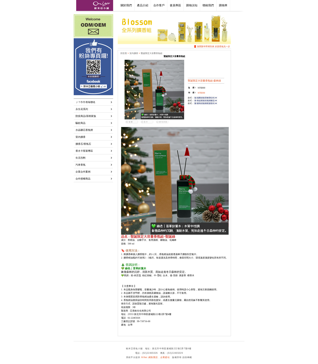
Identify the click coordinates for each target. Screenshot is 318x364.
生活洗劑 (80, 157)
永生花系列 (82, 109)
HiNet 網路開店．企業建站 (155, 357)
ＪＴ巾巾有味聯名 (85, 102)
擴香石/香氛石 (83, 143)
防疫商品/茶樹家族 (86, 116)
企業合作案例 (83, 171)
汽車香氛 (80, 164)
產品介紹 (142, 5)
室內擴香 (80, 136)
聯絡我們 (208, 5)
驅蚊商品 (80, 123)
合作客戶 (159, 5)
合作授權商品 (83, 178)
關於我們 (126, 5)
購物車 (223, 5)
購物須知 (191, 5)
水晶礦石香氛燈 (84, 130)
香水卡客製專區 (84, 150)
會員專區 (175, 5)
